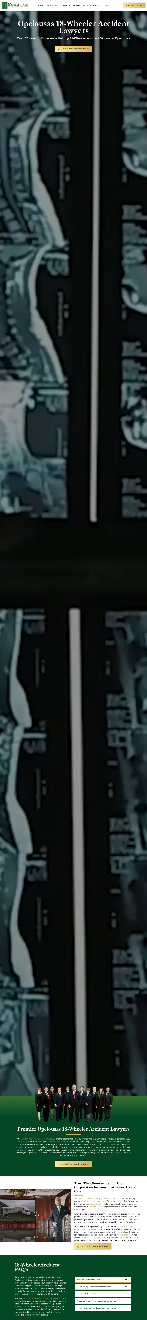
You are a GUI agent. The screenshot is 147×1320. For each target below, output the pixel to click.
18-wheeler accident (92, 1201)
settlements (95, 1206)
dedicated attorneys (57, 1141)
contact (123, 1235)
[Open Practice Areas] (69, 5)
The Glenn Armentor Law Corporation (35, 1139)
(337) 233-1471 (110, 1144)
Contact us (118, 1152)
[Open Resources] (101, 5)
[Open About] (52, 5)
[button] (36, 1215)
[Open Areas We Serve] (87, 5)
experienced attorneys (96, 1204)
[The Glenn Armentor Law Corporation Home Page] (15, 5)
